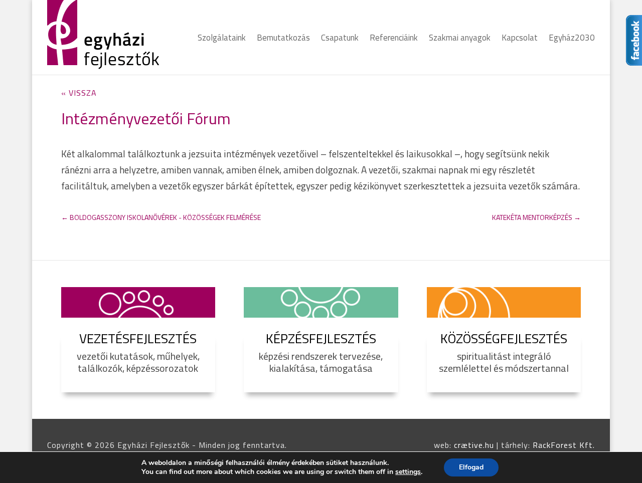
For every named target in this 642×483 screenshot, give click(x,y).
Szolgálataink (222, 39)
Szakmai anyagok (460, 39)
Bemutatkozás (283, 39)
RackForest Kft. (564, 445)
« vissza (79, 93)
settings (408, 471)
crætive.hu (474, 445)
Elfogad (471, 467)
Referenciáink (394, 39)
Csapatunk (340, 39)
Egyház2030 (572, 39)
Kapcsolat (520, 39)
